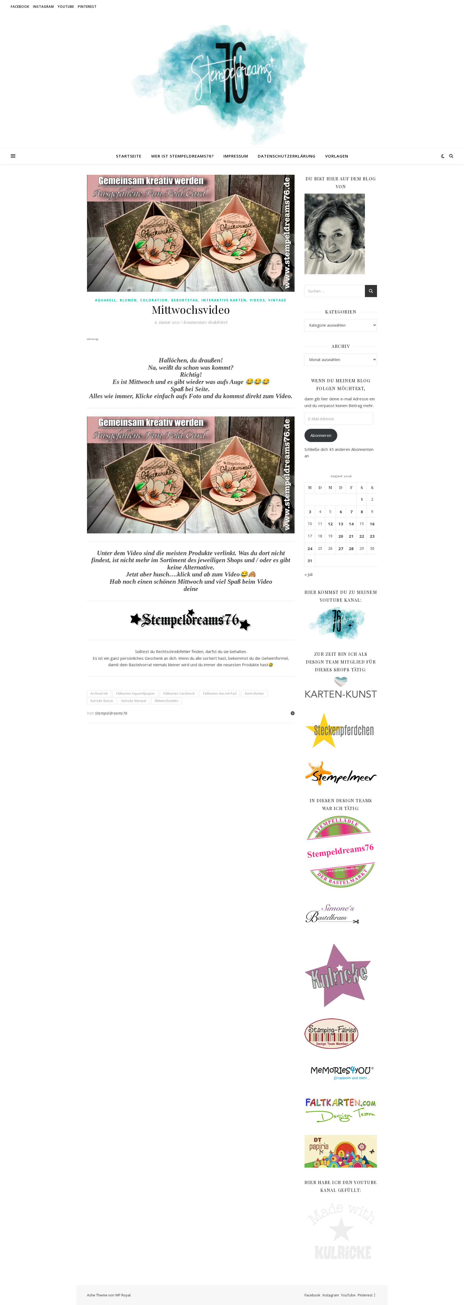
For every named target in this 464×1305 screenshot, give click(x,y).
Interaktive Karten (224, 300)
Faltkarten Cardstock (179, 693)
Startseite (129, 156)
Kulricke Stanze (101, 700)
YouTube (66, 6)
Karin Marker (254, 693)
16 (372, 523)
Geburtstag (184, 300)
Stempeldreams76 (111, 713)
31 (309, 560)
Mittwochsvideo (167, 700)
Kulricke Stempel (133, 700)
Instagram (43, 6)
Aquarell (106, 300)
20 (340, 536)
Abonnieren (320, 435)
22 (361, 536)
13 (340, 523)
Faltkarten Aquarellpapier (135, 693)
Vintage (277, 300)
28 (351, 548)
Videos (257, 300)
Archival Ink (99, 693)
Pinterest (87, 6)
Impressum (235, 156)
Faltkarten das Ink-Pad (220, 693)
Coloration (154, 300)
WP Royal (122, 1295)
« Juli (309, 574)
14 (351, 523)
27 (340, 548)
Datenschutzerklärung (287, 156)
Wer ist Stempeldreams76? (182, 156)
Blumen (128, 300)
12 (330, 523)
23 (372, 536)
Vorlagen (336, 156)
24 (309, 548)
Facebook (20, 6)
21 (351, 536)
